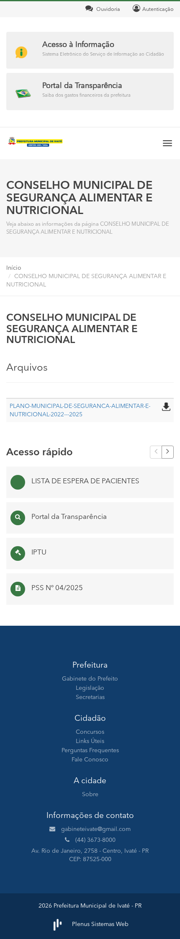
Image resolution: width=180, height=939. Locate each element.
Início (13, 268)
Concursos (90, 732)
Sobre (90, 794)
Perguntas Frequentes (90, 750)
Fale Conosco (90, 760)
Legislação (90, 688)
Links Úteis (90, 741)
